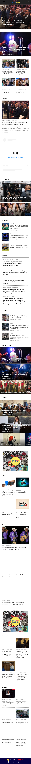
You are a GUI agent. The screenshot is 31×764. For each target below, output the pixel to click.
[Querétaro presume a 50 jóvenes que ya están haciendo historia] (22, 82)
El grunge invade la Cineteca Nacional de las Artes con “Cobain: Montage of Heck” (19, 337)
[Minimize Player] (22, 762)
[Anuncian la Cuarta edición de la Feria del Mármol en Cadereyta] (15, 562)
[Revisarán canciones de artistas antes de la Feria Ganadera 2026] (8, 63)
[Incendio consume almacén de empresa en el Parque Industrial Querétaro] (8, 732)
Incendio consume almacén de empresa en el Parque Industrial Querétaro (8, 741)
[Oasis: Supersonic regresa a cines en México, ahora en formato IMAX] (8, 643)
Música (3, 44)
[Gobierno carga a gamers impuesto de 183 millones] (8, 504)
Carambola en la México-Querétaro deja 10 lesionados (22, 703)
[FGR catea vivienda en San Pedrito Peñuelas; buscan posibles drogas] (22, 713)
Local (3, 69)
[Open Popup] (18, 762)
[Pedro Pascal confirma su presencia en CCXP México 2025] (8, 666)
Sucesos (3, 699)
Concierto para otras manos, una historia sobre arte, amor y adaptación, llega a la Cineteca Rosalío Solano (22, 654)
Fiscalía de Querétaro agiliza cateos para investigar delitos (21, 73)
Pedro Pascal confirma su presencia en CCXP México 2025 (8, 676)
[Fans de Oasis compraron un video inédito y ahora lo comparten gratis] (15, 44)
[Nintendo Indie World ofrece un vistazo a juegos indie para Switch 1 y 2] (22, 504)
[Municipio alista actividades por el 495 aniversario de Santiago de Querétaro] (15, 424)
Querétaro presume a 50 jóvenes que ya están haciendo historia (21, 91)
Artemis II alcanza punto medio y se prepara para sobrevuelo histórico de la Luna (15, 272)
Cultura (4, 408)
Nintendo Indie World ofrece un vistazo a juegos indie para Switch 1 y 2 (22, 515)
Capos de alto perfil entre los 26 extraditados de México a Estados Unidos (14, 281)
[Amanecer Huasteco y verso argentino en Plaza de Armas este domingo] (15, 535)
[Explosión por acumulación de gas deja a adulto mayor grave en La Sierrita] (8, 713)
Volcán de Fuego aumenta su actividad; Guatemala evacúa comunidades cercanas (12, 263)
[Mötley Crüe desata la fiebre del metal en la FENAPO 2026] (12, 387)
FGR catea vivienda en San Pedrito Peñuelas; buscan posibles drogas (22, 722)
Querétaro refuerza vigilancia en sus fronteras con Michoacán (8, 91)
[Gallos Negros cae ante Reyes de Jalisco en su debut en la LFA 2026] (5, 247)
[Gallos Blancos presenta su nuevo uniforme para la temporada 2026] (5, 237)
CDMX (11, 323)
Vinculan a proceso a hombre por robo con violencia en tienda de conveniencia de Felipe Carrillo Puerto (21, 742)
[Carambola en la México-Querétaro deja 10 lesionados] (22, 693)
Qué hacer (4, 600)
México (3, 17)
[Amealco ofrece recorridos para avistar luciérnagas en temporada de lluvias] (15, 590)
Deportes (12, 223)
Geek (3, 489)
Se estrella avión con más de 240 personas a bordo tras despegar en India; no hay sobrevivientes (14, 291)
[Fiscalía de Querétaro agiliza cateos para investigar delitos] (22, 63)
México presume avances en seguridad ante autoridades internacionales (15, 123)
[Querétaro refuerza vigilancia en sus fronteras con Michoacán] (8, 82)
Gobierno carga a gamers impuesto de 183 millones (8, 514)
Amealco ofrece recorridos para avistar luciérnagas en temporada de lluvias (13, 603)
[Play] (9, 762)
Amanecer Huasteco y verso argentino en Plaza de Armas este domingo (14, 548)
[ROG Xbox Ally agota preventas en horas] (22, 482)
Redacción (8, 120)
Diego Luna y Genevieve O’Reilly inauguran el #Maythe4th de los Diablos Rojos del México (22, 678)
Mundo (4, 259)
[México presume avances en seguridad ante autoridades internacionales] (15, 17)
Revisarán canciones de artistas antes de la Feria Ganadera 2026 (7, 73)
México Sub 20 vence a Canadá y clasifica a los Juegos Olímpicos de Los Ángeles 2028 (19, 226)
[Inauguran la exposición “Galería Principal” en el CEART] (15, 408)
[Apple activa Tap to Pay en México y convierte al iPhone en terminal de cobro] (8, 482)
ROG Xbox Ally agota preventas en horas (22, 491)
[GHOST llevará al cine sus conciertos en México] (15, 372)
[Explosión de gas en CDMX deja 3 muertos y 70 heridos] (5, 317)
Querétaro (18, 69)
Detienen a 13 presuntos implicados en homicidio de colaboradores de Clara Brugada (19, 327)
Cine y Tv (3, 672)
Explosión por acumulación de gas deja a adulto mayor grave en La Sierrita (8, 722)
